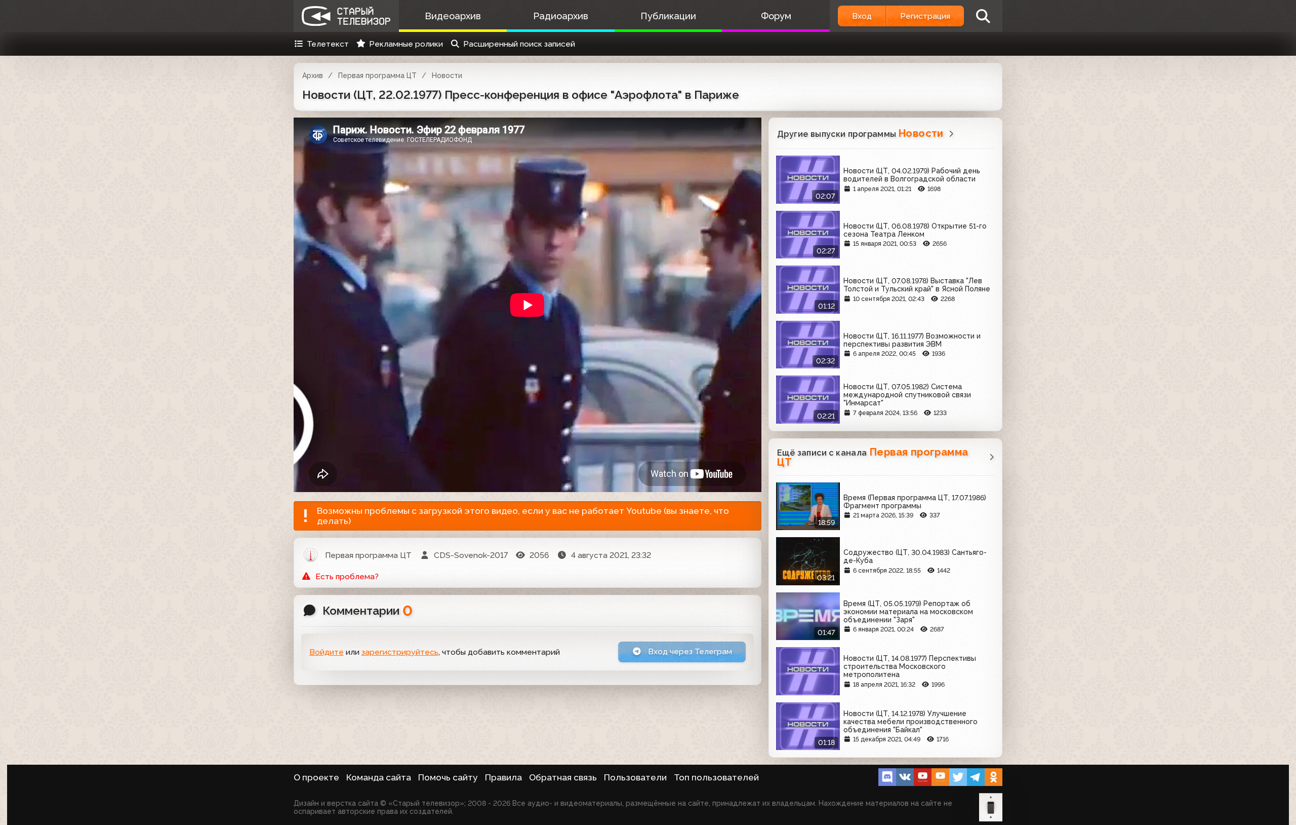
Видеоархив (453, 16)
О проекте (316, 777)
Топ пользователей (716, 777)
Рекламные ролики (406, 44)
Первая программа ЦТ (377, 75)
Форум (776, 16)
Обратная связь (563, 777)
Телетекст (328, 44)
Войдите (326, 652)
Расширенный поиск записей (519, 44)
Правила (503, 777)
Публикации (668, 16)
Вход (862, 16)
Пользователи (635, 777)
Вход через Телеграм (689, 651)
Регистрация (925, 16)
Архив (312, 75)
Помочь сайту (448, 777)
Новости (447, 75)
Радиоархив (560, 16)
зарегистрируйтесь (399, 652)
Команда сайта (378, 777)
